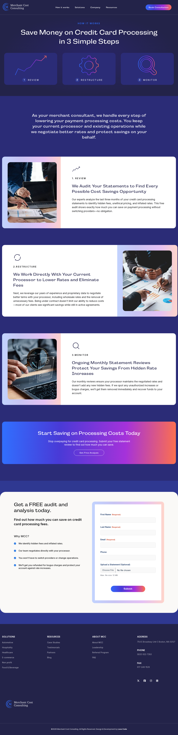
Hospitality (7, 647)
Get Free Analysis (89, 453)
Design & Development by (111, 729)
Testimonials (53, 647)
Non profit (7, 662)
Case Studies (53, 642)
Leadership (97, 647)
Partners (51, 652)
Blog (49, 657)
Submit (128, 588)
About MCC (97, 642)
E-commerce (8, 657)
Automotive (7, 642)
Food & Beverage (10, 667)
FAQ (94, 657)
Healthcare (7, 652)
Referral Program (100, 652)
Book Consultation (158, 7)
